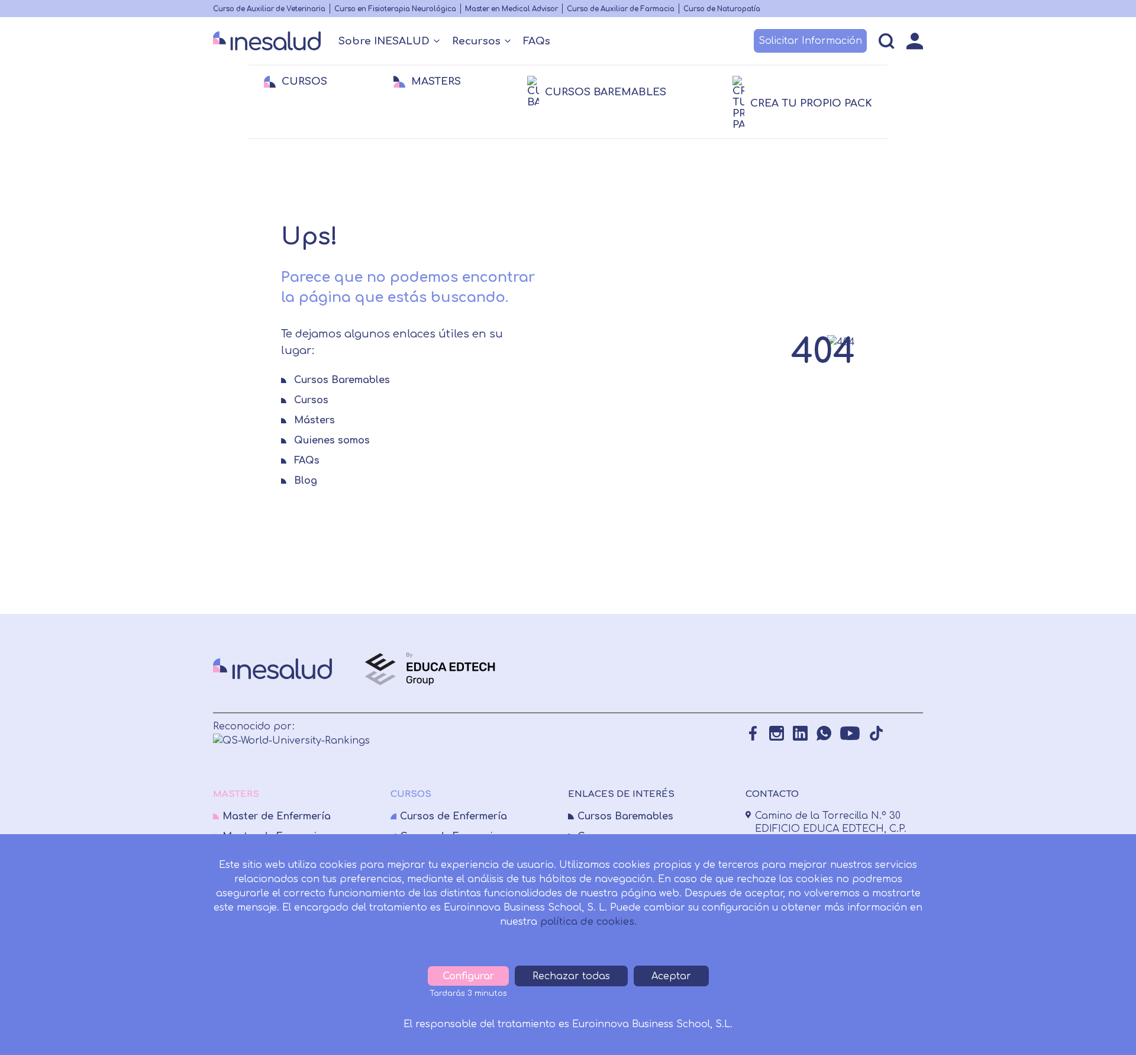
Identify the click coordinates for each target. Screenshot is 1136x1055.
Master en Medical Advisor (511, 9)
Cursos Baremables (625, 816)
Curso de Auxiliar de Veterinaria (269, 9)
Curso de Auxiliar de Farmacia (620, 9)
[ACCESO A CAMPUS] (914, 41)
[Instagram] (776, 733)
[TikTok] (876, 733)
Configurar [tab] (468, 976)
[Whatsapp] (823, 733)
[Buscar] (887, 41)
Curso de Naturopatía (721, 9)
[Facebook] (753, 733)
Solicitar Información (810, 41)
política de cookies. (588, 921)
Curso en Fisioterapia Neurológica (395, 9)
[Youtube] (850, 733)
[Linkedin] (800, 733)
